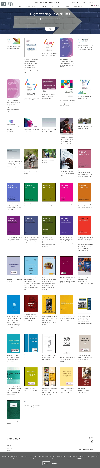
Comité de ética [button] (78, 6)
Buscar (83, 2)
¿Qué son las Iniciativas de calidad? (51, 19)
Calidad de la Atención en (14, 439)
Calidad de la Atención (48, 2)
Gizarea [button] (18, 6)
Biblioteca (66, 6)
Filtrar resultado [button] (51, 29)
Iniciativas (45, 6)
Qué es (74, 2)
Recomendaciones (11, 443)
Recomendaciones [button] (31, 6)
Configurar (55, 463)
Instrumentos (55, 6)
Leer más (79, 458)
